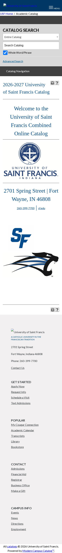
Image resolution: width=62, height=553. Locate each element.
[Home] (20, 5)
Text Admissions (20, 403)
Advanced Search (13, 61)
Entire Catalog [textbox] (12, 37)
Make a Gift (18, 490)
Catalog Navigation (17, 71)
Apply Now (17, 386)
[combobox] (31, 36)
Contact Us (17, 367)
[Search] (55, 45)
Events (15, 512)
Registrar (16, 479)
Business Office (20, 485)
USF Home (6, 13)
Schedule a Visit (20, 397)
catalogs (12, 546)
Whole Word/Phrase (20, 52)
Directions (17, 523)
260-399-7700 (25, 208)
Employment (18, 529)
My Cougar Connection (25, 424)
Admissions (18, 468)
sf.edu (41, 208)
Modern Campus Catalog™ (38, 550)
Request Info (18, 392)
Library (15, 441)
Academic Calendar (22, 430)
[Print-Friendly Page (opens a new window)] (52, 83)
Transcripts (18, 435)
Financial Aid (18, 474)
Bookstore (17, 447)
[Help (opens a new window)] (57, 83)
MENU (57, 8)
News (14, 518)
